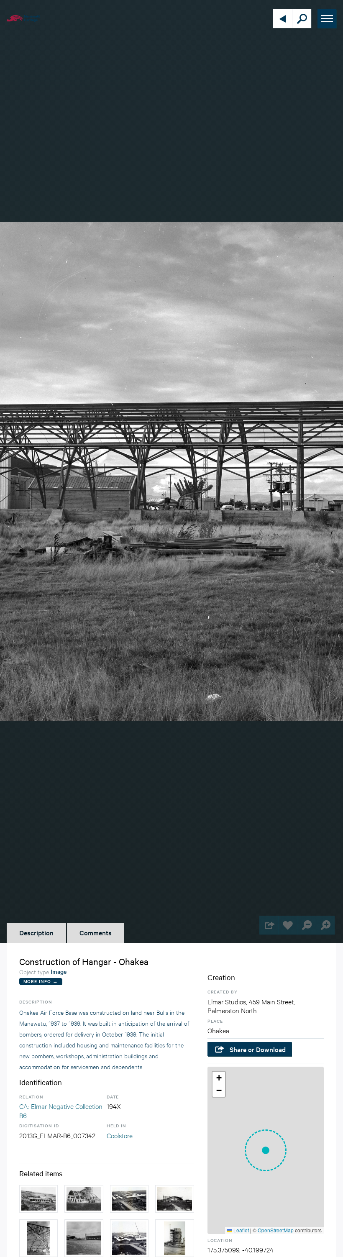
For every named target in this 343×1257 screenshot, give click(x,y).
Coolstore (120, 1135)
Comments (95, 932)
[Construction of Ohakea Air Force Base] (129, 1198)
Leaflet (240, 1230)
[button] (266, 1150)
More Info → (40, 981)
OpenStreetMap (276, 1230)
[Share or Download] (268, 925)
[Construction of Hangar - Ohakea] (38, 1238)
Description (36, 932)
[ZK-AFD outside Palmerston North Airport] (83, 1238)
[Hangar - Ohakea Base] (38, 1198)
